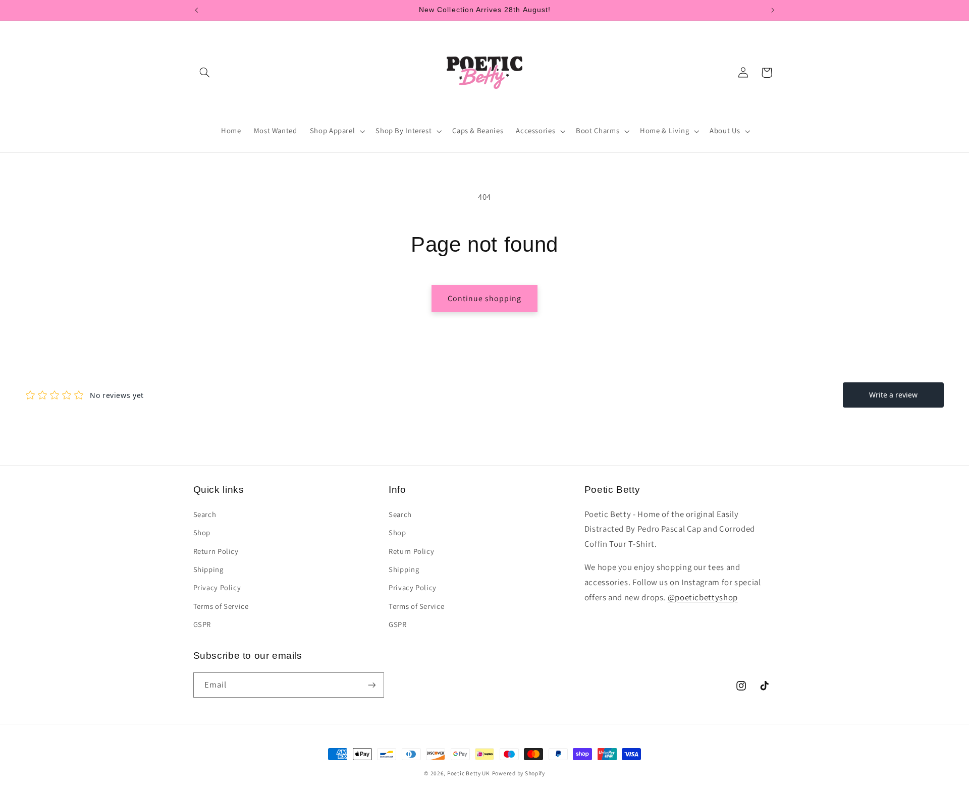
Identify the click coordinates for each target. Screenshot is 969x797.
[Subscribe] (371, 684)
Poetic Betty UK (468, 773)
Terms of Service (221, 606)
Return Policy (216, 551)
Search (205, 514)
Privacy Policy (217, 587)
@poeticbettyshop (703, 597)
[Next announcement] (773, 10)
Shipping (208, 569)
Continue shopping (485, 298)
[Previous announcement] (196, 10)
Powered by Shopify (518, 773)
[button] (205, 72)
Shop (202, 532)
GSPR (202, 624)
